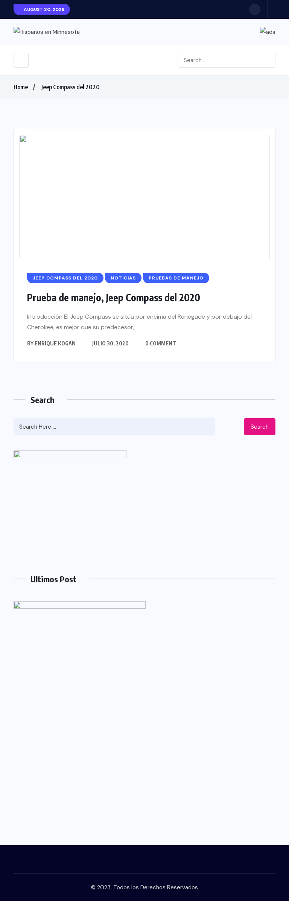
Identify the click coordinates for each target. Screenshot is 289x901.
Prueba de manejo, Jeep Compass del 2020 (113, 297)
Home (21, 87)
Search (260, 427)
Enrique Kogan (55, 343)
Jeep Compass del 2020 (70, 87)
